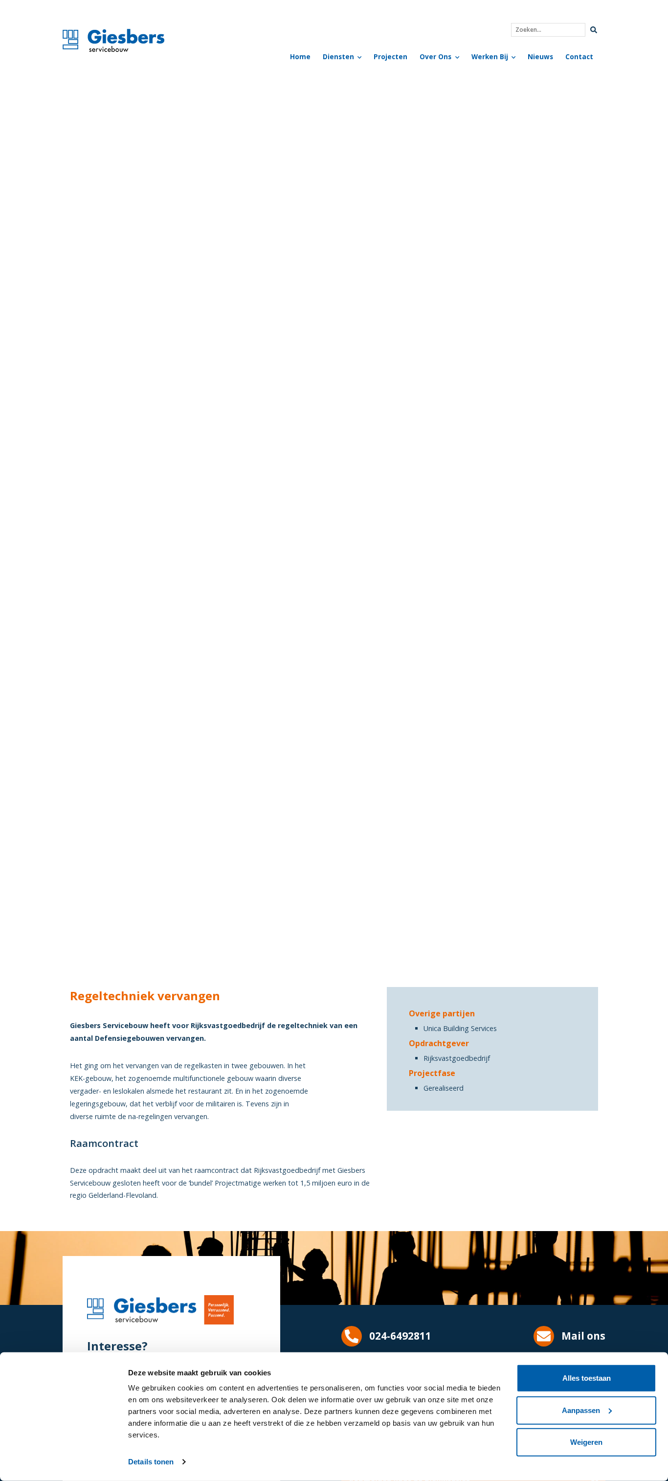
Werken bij (489, 56)
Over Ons (435, 56)
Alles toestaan (586, 1378)
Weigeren (586, 1442)
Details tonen (151, 1462)
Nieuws (540, 56)
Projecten (390, 56)
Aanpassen (581, 1410)
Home (300, 56)
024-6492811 (400, 1336)
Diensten (338, 56)
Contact (579, 56)
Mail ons (583, 1336)
